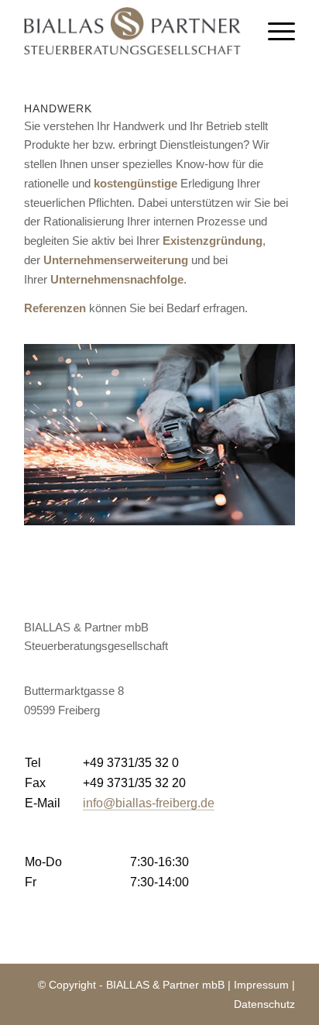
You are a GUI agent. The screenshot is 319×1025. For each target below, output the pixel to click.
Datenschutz (264, 1004)
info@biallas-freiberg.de (148, 803)
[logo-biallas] (132, 31)
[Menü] (273, 31)
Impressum (261, 985)
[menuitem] (273, 31)
